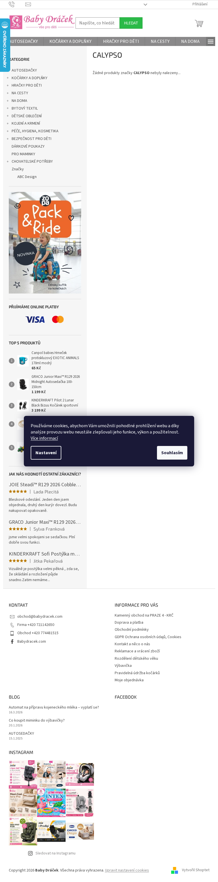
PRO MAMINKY (23, 154)
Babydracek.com (31, 641)
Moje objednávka (129, 680)
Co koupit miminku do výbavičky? (37, 720)
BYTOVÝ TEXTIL (25, 108)
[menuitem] (23, 41)
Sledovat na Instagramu (55, 853)
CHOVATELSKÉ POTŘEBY (32, 161)
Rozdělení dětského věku (136, 658)
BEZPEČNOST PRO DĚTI (31, 139)
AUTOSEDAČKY (24, 70)
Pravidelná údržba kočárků (137, 673)
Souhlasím (172, 453)
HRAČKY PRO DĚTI (27, 85)
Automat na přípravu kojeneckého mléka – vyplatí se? (54, 707)
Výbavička (123, 666)
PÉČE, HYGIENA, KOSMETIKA (35, 131)
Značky (18, 169)
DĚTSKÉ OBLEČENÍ (27, 116)
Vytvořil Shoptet (195, 870)
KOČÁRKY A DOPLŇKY (29, 78)
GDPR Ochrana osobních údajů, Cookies (148, 637)
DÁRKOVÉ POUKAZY (28, 146)
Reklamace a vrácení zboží (137, 651)
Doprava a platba (129, 622)
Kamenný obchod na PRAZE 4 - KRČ (144, 615)
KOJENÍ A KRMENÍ (26, 123)
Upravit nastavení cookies (127, 870)
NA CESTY (20, 93)
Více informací (44, 438)
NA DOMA (19, 101)
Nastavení (45, 453)
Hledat (131, 22)
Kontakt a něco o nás (132, 644)
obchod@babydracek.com (39, 616)
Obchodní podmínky (132, 629)
